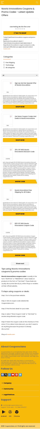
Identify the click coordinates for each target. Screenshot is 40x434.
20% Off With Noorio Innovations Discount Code (24, 151)
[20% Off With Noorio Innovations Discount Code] (8, 153)
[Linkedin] (20, 374)
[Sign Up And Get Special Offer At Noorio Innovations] (8, 86)
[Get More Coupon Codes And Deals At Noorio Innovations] (8, 119)
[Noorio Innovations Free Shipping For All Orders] (8, 193)
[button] (20, 383)
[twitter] (5, 374)
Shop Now (20, 107)
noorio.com (6, 49)
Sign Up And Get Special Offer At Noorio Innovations (25, 84)
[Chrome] (16, 412)
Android (4, 416)
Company (7, 383)
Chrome (17, 416)
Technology (10, 65)
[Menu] (2, 2)
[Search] (37, 2)
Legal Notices (9, 395)
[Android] (3, 412)
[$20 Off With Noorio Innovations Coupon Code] (8, 226)
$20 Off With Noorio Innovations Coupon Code (24, 224)
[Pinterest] (16, 374)
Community (8, 389)
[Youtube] (12, 374)
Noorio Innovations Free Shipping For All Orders (23, 191)
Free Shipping (10, 63)
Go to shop (20, 33)
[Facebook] (2, 374)
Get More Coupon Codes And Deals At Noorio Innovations (25, 117)
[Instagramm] (9, 374)
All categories (10, 68)
